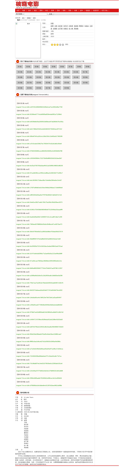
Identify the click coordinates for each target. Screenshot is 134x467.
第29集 (48, 82)
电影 (23, 10)
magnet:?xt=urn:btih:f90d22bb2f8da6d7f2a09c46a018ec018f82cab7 (38, 334)
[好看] (57, 44)
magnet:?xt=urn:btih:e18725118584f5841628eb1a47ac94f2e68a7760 (39, 107)
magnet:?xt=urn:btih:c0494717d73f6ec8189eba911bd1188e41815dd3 (39, 319)
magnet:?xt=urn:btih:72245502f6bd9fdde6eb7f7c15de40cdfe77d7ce (38, 356)
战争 (81, 10)
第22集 (57, 77)
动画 (75, 10)
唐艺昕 (60, 26)
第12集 (38, 72)
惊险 (64, 10)
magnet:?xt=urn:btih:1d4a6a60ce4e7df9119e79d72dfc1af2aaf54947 (38, 297)
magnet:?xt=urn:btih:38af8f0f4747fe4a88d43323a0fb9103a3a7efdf (38, 239)
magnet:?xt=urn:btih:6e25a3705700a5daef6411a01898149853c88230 (39, 165)
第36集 (38, 88)
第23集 (66, 77)
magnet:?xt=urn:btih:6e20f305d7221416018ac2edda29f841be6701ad (39, 246)
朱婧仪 (65, 28)
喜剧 (35, 10)
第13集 (48, 72)
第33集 (85, 82)
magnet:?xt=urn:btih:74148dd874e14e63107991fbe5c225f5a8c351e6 (39, 363)
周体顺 (76, 28)
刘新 (52, 23)
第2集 (28, 66)
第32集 (76, 82)
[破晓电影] (27, 8)
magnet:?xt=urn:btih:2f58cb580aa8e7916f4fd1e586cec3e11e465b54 (39, 378)
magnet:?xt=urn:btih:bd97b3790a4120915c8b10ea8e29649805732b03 (39, 327)
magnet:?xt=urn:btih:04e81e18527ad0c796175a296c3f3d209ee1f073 (39, 202)
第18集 (20, 77)
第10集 (20, 72)
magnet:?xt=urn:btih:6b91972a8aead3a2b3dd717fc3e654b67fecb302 (39, 290)
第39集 (66, 88)
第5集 (53, 66)
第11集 (29, 72)
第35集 (29, 88)
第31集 (66, 82)
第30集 (57, 82)
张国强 (76, 26)
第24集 (76, 77)
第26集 (20, 82)
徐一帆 (71, 28)
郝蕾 (52, 26)
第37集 (48, 88)
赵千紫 (60, 28)
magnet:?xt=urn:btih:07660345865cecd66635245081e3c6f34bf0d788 (39, 151)
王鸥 (55, 26)
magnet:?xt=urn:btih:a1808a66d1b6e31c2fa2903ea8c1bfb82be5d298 (39, 275)
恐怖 (58, 10)
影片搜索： (20, 14)
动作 (29, 10)
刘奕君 (71, 26)
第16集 (75, 72)
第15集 (66, 72)
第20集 (38, 77)
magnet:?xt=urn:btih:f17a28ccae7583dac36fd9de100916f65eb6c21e (39, 261)
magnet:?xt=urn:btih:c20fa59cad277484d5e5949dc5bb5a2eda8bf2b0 (39, 305)
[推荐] (52, 44)
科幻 (46, 10)
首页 (18, 10)
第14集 (57, 72)
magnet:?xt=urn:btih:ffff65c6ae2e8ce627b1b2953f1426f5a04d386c (38, 341)
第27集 (29, 82)
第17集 (85, 72)
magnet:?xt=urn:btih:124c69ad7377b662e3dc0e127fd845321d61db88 (39, 371)
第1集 (20, 66)
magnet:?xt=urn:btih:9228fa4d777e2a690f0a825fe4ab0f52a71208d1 (39, 114)
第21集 (48, 77)
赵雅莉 (55, 28)
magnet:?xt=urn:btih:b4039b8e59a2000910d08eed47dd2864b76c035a (39, 121)
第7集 (70, 66)
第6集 (62, 66)
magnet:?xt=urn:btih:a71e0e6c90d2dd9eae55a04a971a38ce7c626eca (39, 349)
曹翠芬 (81, 26)
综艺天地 (104, 10)
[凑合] (60, 44)
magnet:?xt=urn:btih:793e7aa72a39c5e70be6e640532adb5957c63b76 (39, 283)
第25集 (85, 77)
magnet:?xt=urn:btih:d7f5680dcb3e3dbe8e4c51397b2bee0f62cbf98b (39, 385)
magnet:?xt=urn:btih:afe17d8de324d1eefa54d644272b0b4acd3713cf (39, 129)
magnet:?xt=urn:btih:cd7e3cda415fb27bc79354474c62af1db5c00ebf (39, 143)
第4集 (45, 66)
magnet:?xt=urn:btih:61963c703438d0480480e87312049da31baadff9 (39, 209)
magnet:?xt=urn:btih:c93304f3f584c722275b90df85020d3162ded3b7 (39, 158)
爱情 (41, 10)
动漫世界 (96, 10)
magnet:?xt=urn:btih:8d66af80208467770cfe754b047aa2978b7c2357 (39, 268)
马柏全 (86, 26)
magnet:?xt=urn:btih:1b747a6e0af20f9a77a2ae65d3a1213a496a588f (39, 253)
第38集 (57, 88)
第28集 (38, 82)
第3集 (37, 66)
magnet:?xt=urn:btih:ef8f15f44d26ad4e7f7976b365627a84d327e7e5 (39, 195)
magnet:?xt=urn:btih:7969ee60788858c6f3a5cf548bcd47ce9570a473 (39, 224)
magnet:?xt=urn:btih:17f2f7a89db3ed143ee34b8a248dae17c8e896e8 (39, 187)
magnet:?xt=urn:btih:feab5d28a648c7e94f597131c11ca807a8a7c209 (39, 217)
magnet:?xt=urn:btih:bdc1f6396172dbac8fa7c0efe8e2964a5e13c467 (39, 180)
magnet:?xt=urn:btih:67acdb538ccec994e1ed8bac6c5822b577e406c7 (39, 173)
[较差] (63, 44)
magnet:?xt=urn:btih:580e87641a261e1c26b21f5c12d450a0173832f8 (39, 136)
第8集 (79, 66)
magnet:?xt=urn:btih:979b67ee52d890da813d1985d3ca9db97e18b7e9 (39, 312)
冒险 (69, 10)
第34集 (20, 88)
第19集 (29, 77)
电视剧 (88, 10)
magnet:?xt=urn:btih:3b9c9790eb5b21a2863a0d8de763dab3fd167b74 (39, 231)
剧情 (52, 10)
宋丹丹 (65, 26)
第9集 (87, 66)
